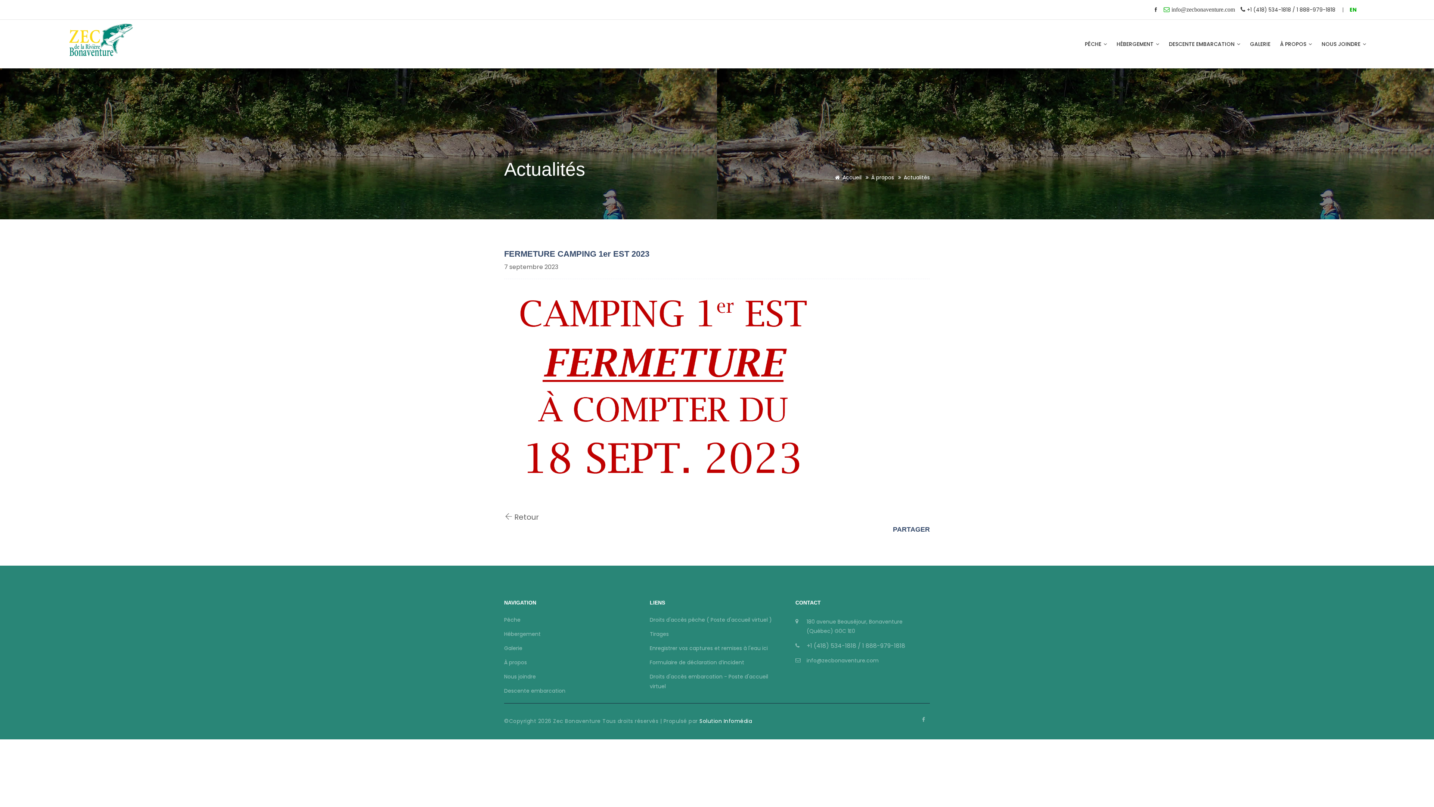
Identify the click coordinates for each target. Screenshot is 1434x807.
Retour (525, 517)
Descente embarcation (1202, 44)
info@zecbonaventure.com (843, 660)
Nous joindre (1342, 44)
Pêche (1094, 44)
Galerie (1260, 44)
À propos (1294, 44)
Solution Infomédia (725, 721)
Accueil (852, 177)
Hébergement (1136, 44)
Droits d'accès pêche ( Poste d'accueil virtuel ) (711, 620)
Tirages (659, 634)
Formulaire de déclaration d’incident (697, 662)
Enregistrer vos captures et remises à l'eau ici (709, 648)
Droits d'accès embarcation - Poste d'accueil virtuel (709, 681)
